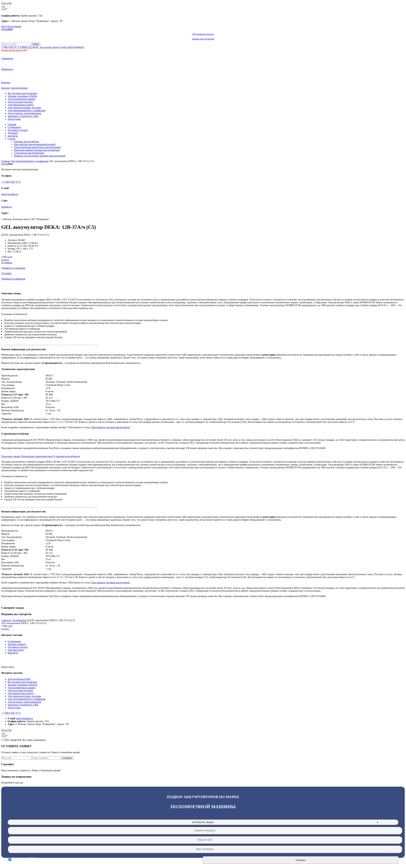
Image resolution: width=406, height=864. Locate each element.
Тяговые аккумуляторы (26, 141)
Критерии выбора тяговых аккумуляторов (37, 150)
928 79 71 (10, 47)
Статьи (11, 138)
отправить (67, 758)
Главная (12, 124)
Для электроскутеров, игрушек (24, 107)
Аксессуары (14, 119)
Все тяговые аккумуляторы (22, 93)
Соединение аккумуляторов (29, 153)
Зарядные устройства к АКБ (23, 116)
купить (5, 259)
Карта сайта (7, 666)
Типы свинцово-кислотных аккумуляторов (37, 147)
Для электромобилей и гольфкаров (26, 110)
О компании (14, 127)
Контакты (13, 652)
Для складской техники (20, 102)
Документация (15, 650)
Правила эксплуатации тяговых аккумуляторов (39, 155)
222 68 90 (39, 47)
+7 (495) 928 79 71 (11, 182)
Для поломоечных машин (21, 99)
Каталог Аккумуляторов (14, 88)
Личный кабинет (17, 644)
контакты (13, 135)
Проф (107, 34)
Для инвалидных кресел (21, 104)
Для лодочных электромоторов (24, 113)
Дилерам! (13, 133)
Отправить (301, 860)
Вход (4, 26)
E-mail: (71, 47)
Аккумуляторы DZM (19, 679)
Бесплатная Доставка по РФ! (14, 50)
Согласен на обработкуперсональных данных (24, 860)
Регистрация (14, 26)
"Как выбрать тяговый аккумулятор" (110, 427)
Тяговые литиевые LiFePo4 (22, 96)
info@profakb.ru (9, 194)
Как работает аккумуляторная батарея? (35, 144)
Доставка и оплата (18, 130)
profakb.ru (6, 206)
